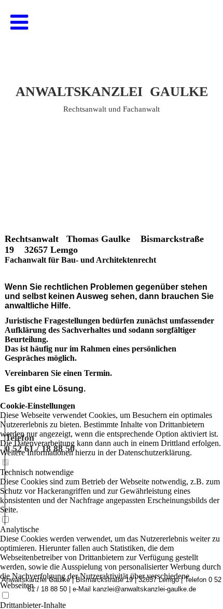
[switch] (5, 595)
